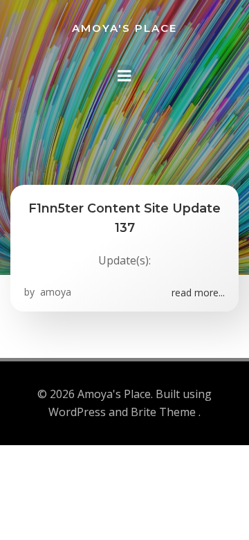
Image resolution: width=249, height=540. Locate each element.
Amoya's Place (124, 28)
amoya (54, 291)
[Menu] (124, 76)
